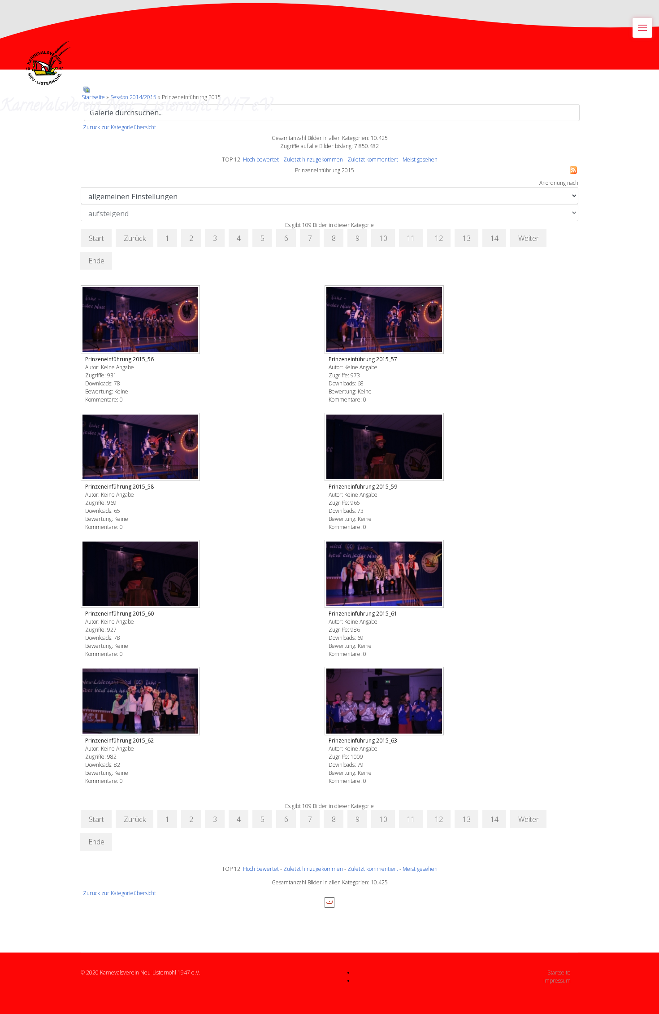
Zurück (135, 238)
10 (383, 238)
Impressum (557, 980)
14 (494, 238)
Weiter (528, 238)
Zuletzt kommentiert (372, 159)
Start (96, 238)
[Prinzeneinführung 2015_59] (385, 448)
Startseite (559, 972)
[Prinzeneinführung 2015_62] (141, 702)
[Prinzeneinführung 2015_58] (141, 448)
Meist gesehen (420, 159)
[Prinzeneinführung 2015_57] (385, 320)
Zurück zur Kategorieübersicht (119, 127)
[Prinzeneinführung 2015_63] (385, 702)
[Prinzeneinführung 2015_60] (141, 575)
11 (411, 238)
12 (439, 238)
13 (467, 238)
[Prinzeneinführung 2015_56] (141, 320)
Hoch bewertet (261, 159)
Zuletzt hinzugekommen (313, 159)
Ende (96, 261)
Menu (642, 28)
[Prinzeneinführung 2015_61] (385, 575)
